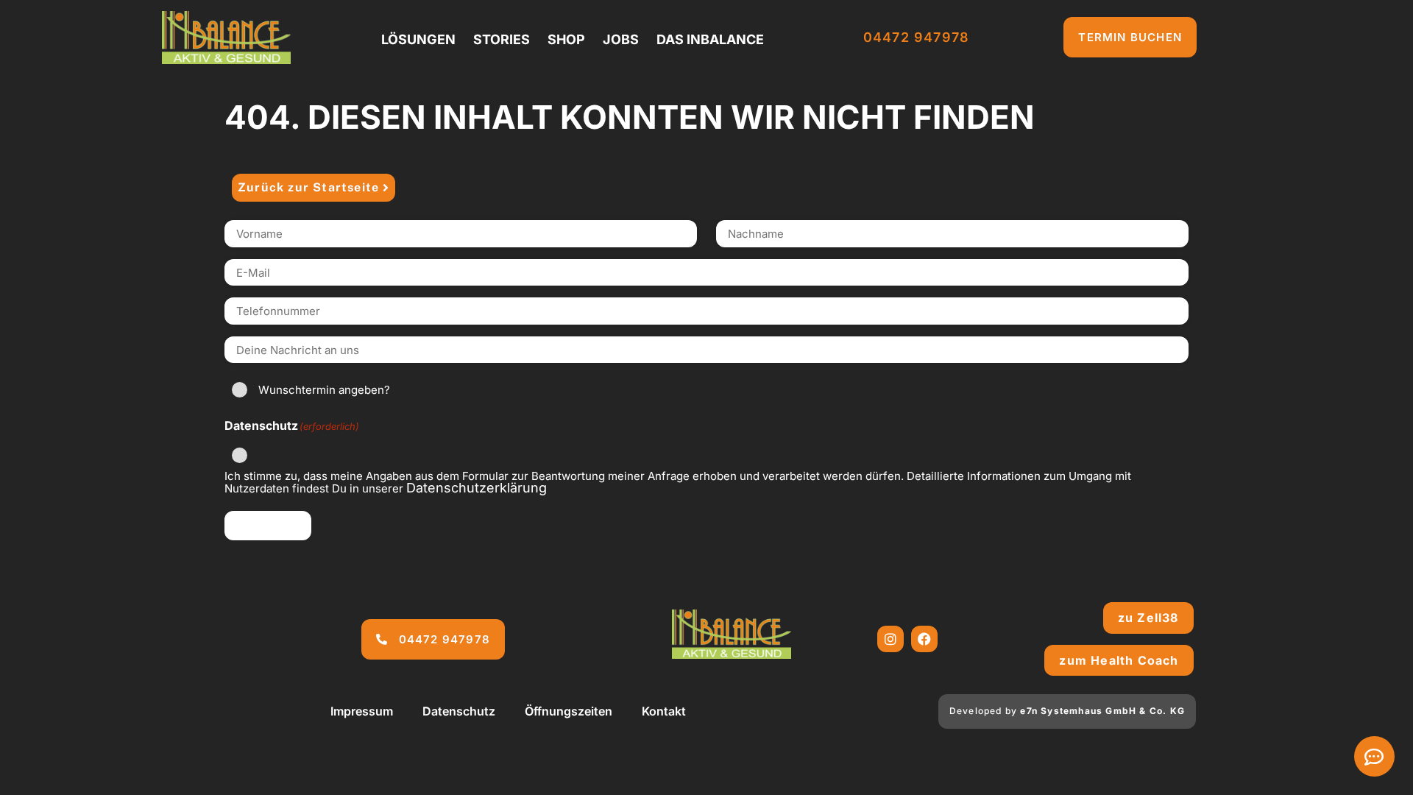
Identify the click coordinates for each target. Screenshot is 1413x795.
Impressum (361, 711)
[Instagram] (890, 639)
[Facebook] (924, 639)
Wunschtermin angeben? (324, 389)
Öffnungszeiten (568, 711)
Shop (566, 39)
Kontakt (664, 711)
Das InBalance (710, 39)
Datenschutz (458, 711)
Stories (501, 39)
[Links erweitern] (1374, 756)
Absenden (268, 525)
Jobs (621, 39)
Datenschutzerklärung (476, 487)
